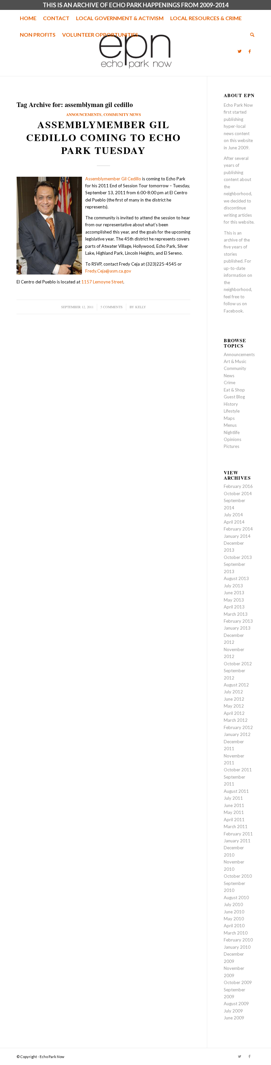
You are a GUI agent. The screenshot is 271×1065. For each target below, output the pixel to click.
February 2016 (238, 486)
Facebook (233, 310)
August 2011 (236, 791)
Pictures (231, 446)
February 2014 (238, 529)
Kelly (140, 307)
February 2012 (238, 727)
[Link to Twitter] (240, 51)
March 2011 (236, 826)
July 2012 (233, 691)
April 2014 (234, 522)
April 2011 (234, 819)
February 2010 (238, 939)
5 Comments (111, 307)
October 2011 (238, 769)
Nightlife (232, 432)
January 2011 (237, 840)
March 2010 (236, 933)
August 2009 (236, 1003)
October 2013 (238, 557)
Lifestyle (232, 411)
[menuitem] (28, 18)
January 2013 (237, 628)
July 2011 (233, 798)
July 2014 (233, 514)
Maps (229, 418)
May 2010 (234, 918)
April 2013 (234, 606)
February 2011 (238, 833)
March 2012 (236, 720)
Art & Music (235, 361)
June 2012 (234, 699)
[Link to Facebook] (249, 51)
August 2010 (236, 897)
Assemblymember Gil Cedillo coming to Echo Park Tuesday (103, 137)
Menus (230, 425)
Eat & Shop (234, 389)
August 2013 (236, 578)
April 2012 (234, 713)
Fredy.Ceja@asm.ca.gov (108, 271)
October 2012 (238, 663)
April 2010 (234, 925)
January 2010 (237, 947)
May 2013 (234, 600)
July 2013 (233, 585)
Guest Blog (234, 396)
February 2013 (238, 621)
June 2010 (234, 911)
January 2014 (237, 536)
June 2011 (234, 805)
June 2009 (234, 1017)
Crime (229, 382)
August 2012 (236, 684)
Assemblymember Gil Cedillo (113, 178)
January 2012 (237, 734)
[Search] (250, 34)
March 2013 (236, 614)
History (231, 404)
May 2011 (234, 812)
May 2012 (234, 706)
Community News (122, 114)
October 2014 (238, 493)
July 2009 (233, 1010)
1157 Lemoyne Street (102, 281)
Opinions (232, 439)
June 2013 (234, 592)
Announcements (83, 114)
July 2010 (233, 904)
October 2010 (238, 876)
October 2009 (238, 982)
